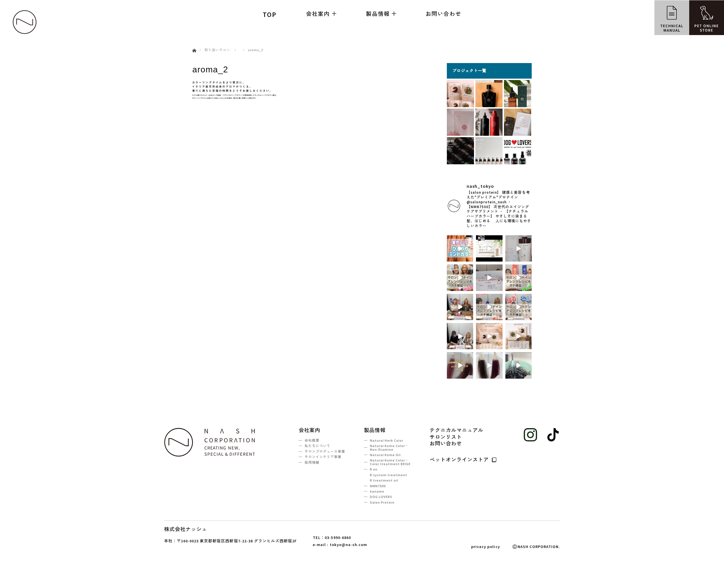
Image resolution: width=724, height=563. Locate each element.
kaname (377, 491)
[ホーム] (194, 44)
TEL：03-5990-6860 (332, 537)
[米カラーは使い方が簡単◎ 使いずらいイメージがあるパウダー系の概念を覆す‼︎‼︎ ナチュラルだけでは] (518, 365)
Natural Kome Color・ (389, 447)
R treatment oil (384, 480)
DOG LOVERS (381, 497)
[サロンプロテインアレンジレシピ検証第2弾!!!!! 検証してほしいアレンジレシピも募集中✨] (489, 307)
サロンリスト (446, 437)
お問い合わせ (443, 13)
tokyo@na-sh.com (348, 544)
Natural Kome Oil (385, 455)
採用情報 (312, 462)
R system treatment (388, 475)
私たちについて (317, 446)
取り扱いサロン (217, 50)
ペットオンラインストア (459, 460)
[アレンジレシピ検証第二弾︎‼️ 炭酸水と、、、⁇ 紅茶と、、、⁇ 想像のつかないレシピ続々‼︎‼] (460, 307)
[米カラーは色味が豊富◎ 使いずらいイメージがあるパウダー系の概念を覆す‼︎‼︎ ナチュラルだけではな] (489, 365)
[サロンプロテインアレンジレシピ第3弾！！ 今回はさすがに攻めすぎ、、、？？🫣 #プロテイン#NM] (518, 277)
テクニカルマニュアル (456, 430)
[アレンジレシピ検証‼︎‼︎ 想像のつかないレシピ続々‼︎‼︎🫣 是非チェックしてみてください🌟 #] (460, 336)
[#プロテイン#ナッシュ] (460, 277)
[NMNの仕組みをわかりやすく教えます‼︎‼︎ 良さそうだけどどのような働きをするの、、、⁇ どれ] (489, 277)
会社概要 (312, 440)
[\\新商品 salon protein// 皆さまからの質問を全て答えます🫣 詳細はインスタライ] (489, 336)
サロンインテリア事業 (323, 457)
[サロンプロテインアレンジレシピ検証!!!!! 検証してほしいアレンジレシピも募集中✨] (518, 307)
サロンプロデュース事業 (325, 451)
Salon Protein (382, 502)
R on (374, 469)
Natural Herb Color (386, 440)
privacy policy (485, 547)
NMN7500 (378, 486)
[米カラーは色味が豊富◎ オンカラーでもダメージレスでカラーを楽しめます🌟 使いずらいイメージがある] (460, 365)
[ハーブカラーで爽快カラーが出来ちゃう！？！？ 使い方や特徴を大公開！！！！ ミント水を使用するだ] (518, 248)
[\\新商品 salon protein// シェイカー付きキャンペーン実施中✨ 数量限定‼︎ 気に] (518, 336)
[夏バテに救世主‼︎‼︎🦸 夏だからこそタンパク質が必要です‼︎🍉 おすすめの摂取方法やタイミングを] (489, 248)
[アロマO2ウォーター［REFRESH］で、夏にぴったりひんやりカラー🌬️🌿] (460, 248)
